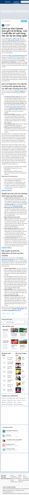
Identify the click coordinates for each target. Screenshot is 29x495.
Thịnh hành (7, 2)
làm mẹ (3, 398)
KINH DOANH (7, 21)
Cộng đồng (16, 2)
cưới (15, 402)
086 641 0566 (21, 490)
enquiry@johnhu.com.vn (14, 310)
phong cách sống (11, 400)
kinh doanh (20, 480)
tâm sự (23, 400)
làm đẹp (19, 400)
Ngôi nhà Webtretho (5, 478)
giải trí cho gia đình (20, 398)
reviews (3, 402)
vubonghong (7, 24)
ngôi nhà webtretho (18, 404)
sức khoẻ (4, 400)
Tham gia (24, 21)
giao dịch (19, 402)
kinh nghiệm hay (11, 398)
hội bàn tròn (10, 402)
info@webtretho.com (9, 491)
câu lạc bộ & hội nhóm (7, 404)
